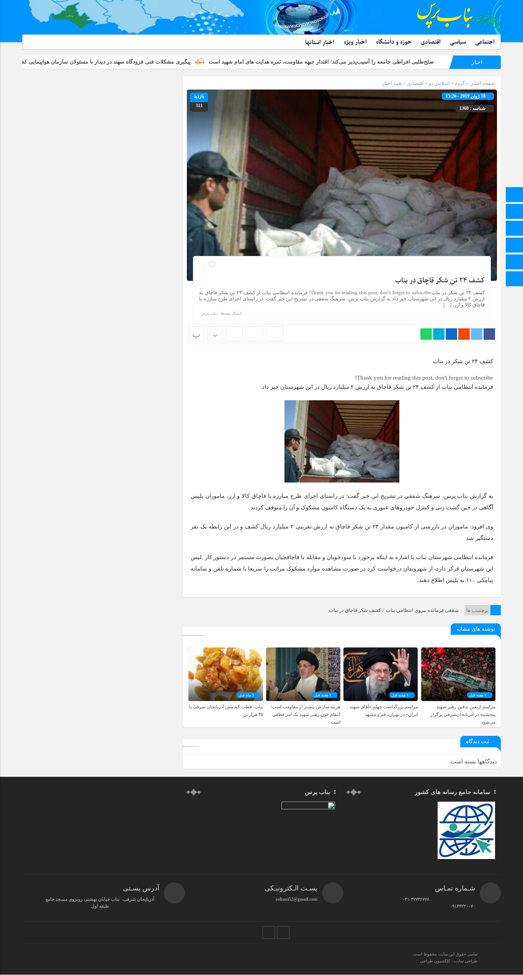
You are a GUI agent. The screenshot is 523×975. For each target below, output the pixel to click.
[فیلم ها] (514, 245)
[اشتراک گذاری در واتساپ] (426, 334)
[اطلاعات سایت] (514, 279)
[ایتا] (514, 229)
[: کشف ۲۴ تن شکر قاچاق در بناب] (254, 334)
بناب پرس (209, 313)
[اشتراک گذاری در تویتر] (476, 334)
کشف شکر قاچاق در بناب (355, 610)
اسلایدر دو (439, 83)
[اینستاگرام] (514, 262)
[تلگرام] (514, 212)
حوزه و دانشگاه (394, 42)
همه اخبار (392, 83)
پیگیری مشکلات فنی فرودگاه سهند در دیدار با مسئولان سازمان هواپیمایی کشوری (148, 62)
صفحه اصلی (482, 83)
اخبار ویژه (355, 42)
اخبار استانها (319, 42)
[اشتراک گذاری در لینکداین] (451, 334)
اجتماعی (485, 42)
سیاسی (458, 42)
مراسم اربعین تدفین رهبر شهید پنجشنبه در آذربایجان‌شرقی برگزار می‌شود (462, 714)
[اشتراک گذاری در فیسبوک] (489, 334)
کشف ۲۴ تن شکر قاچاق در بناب (440, 281)
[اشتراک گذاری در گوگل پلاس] (464, 334)
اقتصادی (431, 42)
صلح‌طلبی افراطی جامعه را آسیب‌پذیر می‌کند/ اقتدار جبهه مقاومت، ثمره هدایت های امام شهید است (369, 62)
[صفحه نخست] (514, 195)
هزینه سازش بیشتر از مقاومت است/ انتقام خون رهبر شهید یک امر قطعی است (305, 714)
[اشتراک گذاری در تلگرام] (439, 334)
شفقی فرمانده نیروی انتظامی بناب (422, 610)
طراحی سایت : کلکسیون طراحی (449, 961)
